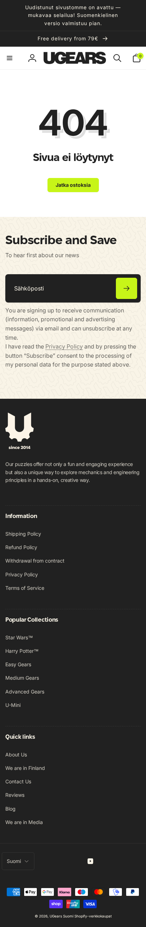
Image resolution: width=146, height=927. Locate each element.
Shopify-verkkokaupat (93, 916)
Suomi (14, 861)
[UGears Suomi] (19, 446)
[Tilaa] (126, 288)
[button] (9, 58)
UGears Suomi (61, 916)
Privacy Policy (64, 346)
